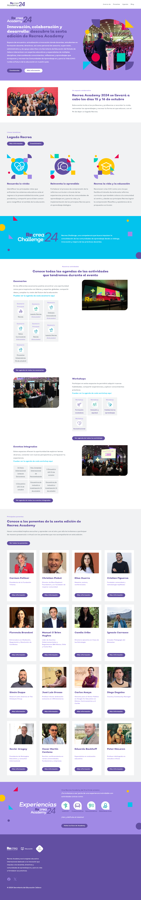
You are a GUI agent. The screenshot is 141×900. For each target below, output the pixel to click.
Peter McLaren (116, 749)
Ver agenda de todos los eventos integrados (33, 500)
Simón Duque (17, 692)
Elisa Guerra (82, 578)
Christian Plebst (52, 578)
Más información (33, 70)
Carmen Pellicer (19, 578)
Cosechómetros (77, 811)
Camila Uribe (83, 632)
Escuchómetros (91, 811)
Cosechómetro (35, 144)
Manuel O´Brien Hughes (51, 634)
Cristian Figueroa (117, 578)
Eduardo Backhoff (86, 749)
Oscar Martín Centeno (50, 750)
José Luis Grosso (52, 692)
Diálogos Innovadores (51, 315)
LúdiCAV (65, 811)
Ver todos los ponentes (18, 543)
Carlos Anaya (83, 692)
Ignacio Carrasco (117, 632)
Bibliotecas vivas (105, 811)
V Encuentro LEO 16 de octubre (20, 487)
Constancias (14, 70)
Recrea (35, 338)
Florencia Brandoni (21, 632)
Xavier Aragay (18, 749)
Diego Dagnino (116, 692)
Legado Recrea (35, 315)
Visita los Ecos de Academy (74, 826)
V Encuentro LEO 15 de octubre (51, 472)
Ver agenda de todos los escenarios (30, 370)
